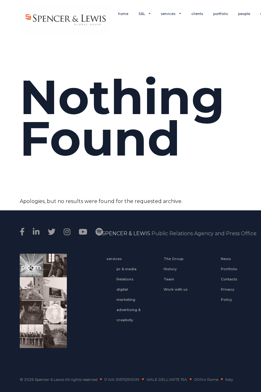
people (244, 13)
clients (197, 13)
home (123, 13)
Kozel (53, 296)
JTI (29, 269)
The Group (174, 259)
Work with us (176, 289)
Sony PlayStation (53, 269)
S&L (142, 13)
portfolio (220, 13)
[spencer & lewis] (23, 231)
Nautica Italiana (29, 340)
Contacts (229, 279)
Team (169, 279)
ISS (53, 319)
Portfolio (229, 269)
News (226, 259)
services (168, 13)
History (170, 269)
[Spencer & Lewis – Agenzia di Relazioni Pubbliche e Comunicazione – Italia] (65, 19)
